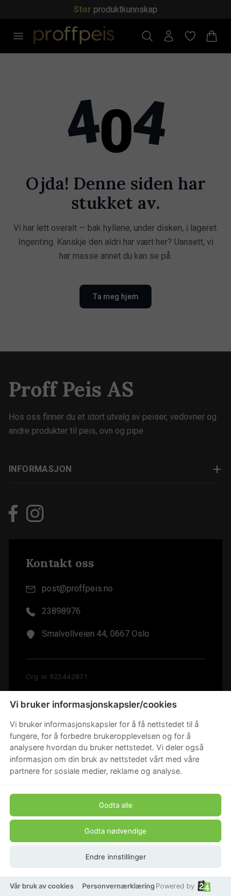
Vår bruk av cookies (42, 886)
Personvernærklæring (118, 886)
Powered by (175, 886)
